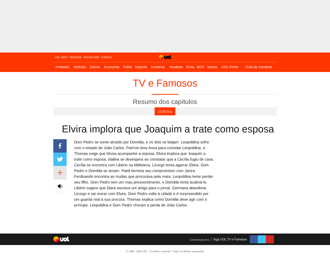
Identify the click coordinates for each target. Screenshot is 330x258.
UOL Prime (230, 67)
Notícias (80, 67)
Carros (95, 67)
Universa (158, 67)
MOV (201, 67)
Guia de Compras (258, 67)
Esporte (141, 67)
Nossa (212, 67)
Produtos (62, 67)
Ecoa (190, 67)
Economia (111, 67)
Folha (127, 67)
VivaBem (176, 67)
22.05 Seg (165, 111)
